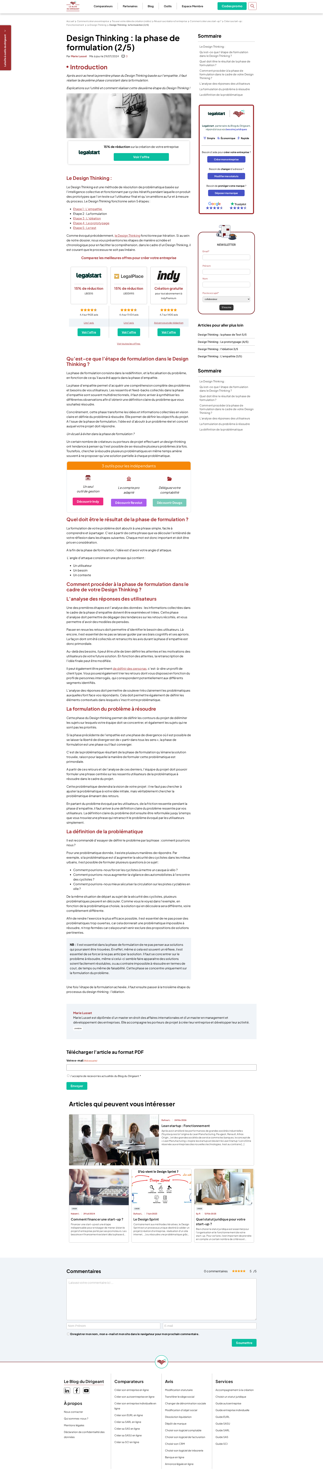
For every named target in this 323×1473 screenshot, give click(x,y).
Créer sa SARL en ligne (127, 1421)
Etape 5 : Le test (84, 228)
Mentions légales (74, 1425)
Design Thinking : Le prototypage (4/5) (223, 342)
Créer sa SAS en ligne (127, 1428)
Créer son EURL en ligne (128, 1415)
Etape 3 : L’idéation (87, 218)
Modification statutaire (179, 1389)
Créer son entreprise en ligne (131, 1389)
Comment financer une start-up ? (97, 1219)
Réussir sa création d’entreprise (170, 21)
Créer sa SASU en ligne (128, 1435)
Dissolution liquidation (178, 1416)
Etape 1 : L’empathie (88, 209)
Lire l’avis (89, 322)
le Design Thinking (127, 235)
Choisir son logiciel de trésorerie (184, 1450)
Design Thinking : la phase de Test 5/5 (222, 334)
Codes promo (232, 6)
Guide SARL (223, 1430)
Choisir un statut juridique (231, 1396)
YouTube (86, 1391)
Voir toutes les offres (128, 343)
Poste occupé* (211, 293)
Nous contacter (73, 1411)
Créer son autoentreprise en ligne (134, 1396)
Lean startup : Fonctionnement (186, 1126)
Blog (151, 6)
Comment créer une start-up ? (205, 21)
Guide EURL (223, 1416)
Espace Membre (192, 6)
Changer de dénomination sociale (185, 1403)
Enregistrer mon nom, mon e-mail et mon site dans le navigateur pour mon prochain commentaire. (134, 1334)
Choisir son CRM (175, 1443)
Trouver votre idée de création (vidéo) (131, 21)
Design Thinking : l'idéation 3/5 (218, 349)
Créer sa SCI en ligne (126, 1442)
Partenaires (130, 6)
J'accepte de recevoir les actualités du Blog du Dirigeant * (105, 1075)
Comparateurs (103, 6)
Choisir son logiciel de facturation (185, 1437)
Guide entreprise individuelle (232, 1410)
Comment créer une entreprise (93, 21)
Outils (168, 6)
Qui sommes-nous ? (76, 1418)
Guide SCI (222, 1443)
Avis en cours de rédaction (168, 322)
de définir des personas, (130, 668)
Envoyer (77, 1086)
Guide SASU (223, 1423)
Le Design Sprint (146, 1219)
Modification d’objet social (181, 1410)
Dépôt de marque (175, 1423)
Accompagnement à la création (235, 1389)
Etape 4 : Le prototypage (91, 223)
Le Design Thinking (96, 25)
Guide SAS (222, 1437)
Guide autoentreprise (228, 1403)
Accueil (70, 21)
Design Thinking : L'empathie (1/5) (220, 356)
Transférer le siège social (179, 1396)
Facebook (77, 1391)
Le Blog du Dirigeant (72, 6)
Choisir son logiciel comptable (183, 1430)
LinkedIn (78, 1028)
